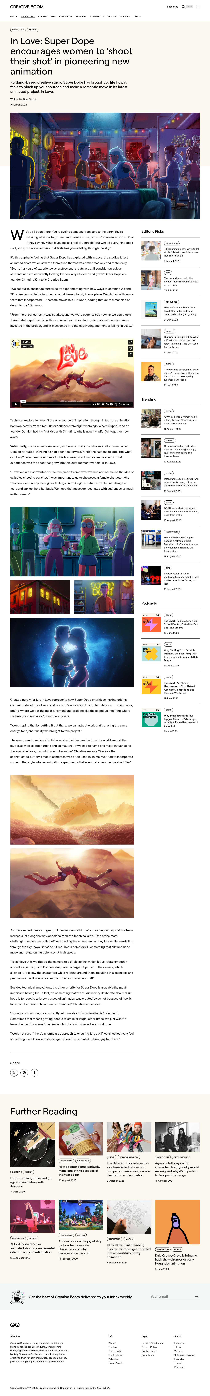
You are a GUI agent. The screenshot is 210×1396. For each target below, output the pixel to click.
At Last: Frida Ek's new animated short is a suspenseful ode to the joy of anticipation (32, 1248)
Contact (113, 1347)
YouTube (178, 1351)
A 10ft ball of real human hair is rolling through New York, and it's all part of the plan (181, 420)
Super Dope (73, 82)
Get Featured (116, 1355)
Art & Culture (181, 1157)
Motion (32, 30)
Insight (169, 331)
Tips (168, 273)
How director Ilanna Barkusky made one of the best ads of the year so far (79, 1171)
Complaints (147, 1355)
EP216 (168, 615)
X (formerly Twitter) (184, 1355)
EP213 (168, 710)
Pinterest (179, 1367)
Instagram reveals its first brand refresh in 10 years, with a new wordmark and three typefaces (181, 482)
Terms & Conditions (152, 1343)
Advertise (114, 1359)
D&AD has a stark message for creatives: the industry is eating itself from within (181, 512)
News (169, 364)
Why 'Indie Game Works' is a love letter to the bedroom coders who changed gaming (180, 311)
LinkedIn (179, 1359)
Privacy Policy (149, 1347)
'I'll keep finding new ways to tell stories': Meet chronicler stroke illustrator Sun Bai (181, 252)
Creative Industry (129, 1157)
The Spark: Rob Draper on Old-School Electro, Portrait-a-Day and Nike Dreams (181, 624)
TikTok (177, 1347)
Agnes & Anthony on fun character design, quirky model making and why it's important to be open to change (177, 1169)
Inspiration (18, 30)
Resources (171, 302)
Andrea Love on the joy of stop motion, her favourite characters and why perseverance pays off (80, 1247)
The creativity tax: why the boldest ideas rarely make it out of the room (181, 282)
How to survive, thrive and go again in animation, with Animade (30, 1182)
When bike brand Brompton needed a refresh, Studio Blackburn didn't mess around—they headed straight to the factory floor (181, 544)
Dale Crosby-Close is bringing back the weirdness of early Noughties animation (176, 1259)
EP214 (168, 677)
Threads (178, 1363)
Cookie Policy (149, 1351)
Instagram (179, 1343)
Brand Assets (116, 1363)
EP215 (168, 644)
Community (115, 1351)
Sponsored (83, 1161)
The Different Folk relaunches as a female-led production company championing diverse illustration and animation (129, 1169)
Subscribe (172, 6)
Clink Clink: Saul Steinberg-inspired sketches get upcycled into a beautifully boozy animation (129, 1251)
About (112, 1343)
